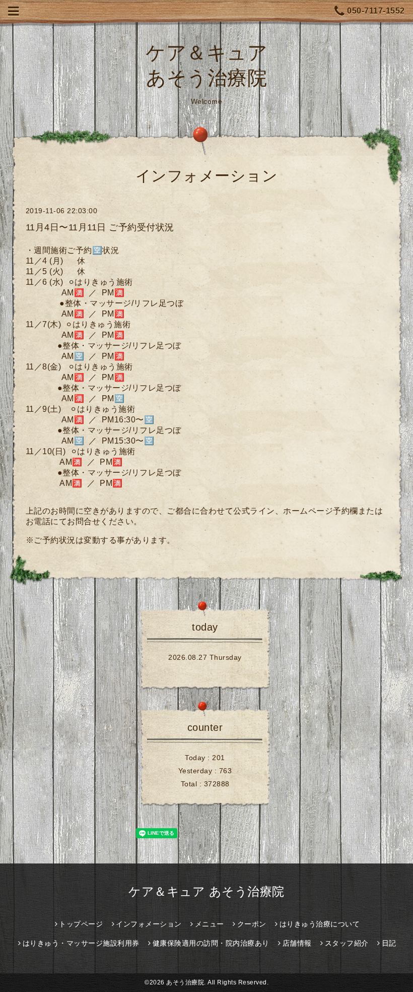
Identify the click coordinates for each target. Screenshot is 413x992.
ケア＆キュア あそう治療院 (206, 891)
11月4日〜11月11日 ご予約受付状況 (100, 227)
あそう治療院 (185, 982)
